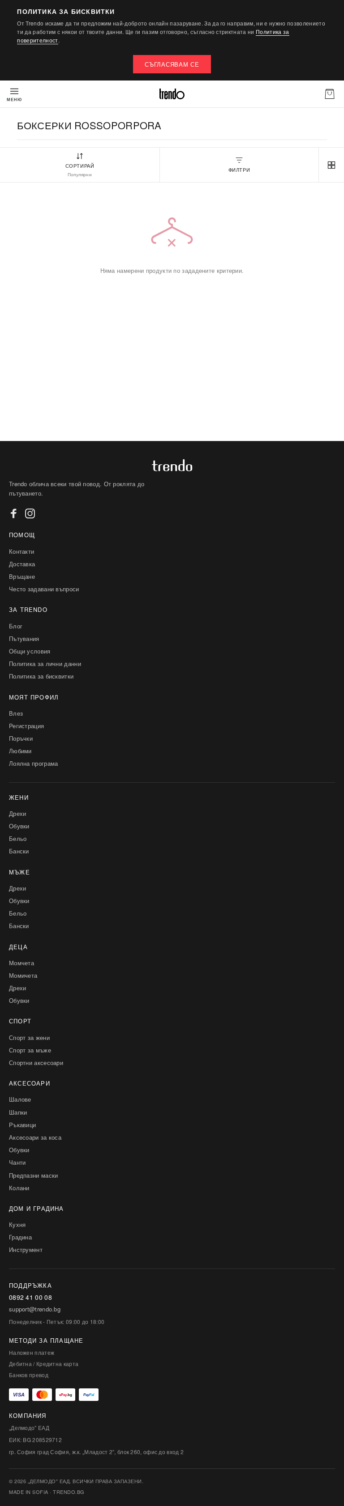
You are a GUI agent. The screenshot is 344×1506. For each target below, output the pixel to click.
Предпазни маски (33, 1175)
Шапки (18, 1112)
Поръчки (21, 738)
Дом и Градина (36, 1208)
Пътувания (24, 638)
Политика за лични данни (45, 663)
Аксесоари (29, 1083)
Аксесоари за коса (35, 1137)
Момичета (23, 975)
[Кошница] (330, 94)
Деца (18, 946)
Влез (16, 713)
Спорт (20, 1021)
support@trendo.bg (34, 1309)
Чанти (17, 1162)
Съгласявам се (172, 64)
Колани (19, 1188)
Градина (20, 1237)
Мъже (19, 872)
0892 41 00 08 (30, 1297)
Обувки (19, 826)
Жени (19, 797)
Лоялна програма (33, 763)
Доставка (22, 564)
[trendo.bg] (172, 94)
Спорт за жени (29, 1037)
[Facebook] (14, 513)
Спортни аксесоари (36, 1062)
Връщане (22, 576)
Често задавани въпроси (44, 589)
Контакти (21, 551)
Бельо (18, 838)
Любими (20, 751)
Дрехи (17, 813)
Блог (15, 626)
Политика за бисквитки (41, 676)
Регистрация (26, 725)
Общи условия (30, 651)
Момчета (21, 963)
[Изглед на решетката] (331, 165)
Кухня (17, 1224)
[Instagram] (30, 513)
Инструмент (26, 1249)
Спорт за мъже (30, 1050)
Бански (19, 851)
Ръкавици (22, 1124)
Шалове (20, 1099)
